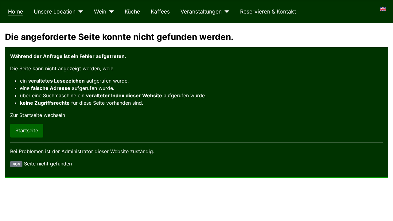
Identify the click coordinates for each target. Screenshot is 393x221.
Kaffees (160, 11)
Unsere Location (55, 11)
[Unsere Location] (79, 12)
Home (15, 11)
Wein (100, 11)
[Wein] (110, 12)
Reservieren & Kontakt (268, 11)
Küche (132, 11)
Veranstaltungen (201, 11)
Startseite (26, 130)
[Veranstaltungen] (225, 12)
